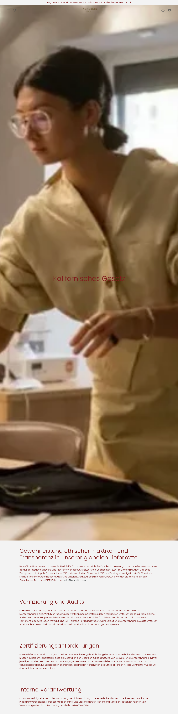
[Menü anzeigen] (8, 10)
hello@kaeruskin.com (74, 580)
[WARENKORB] (169, 10)
